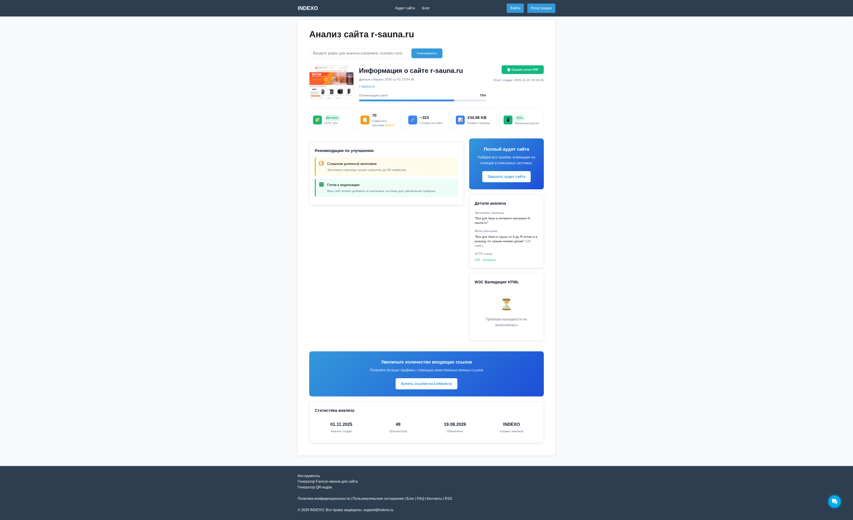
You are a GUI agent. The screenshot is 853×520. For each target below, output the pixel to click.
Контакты (434, 498)
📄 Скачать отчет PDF (522, 69)
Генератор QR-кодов (315, 487)
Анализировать (427, 53)
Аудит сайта (405, 8)
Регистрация (541, 8)
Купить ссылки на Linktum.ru (426, 384)
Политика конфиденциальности (324, 498)
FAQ (420, 498)
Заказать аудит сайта (506, 176)
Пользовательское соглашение (378, 498)
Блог (426, 8)
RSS (448, 498)
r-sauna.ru (367, 86)
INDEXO (308, 8)
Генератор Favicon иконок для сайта (328, 481)
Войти (515, 8)
